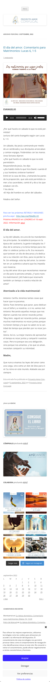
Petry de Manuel (10, 622)
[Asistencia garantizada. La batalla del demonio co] (36, 548)
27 (11, 595)
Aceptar (25, 658)
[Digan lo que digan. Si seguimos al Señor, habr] (36, 525)
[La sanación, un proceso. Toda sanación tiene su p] (13, 503)
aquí (23, 222)
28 (17, 595)
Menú (25, 9)
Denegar (25, 665)
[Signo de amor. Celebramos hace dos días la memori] (13, 525)
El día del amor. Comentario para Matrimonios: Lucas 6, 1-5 (24, 49)
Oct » (41, 599)
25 (41, 592)
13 (11, 589)
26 (4, 595)
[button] (45, 627)
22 (23, 592)
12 (4, 589)
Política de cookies (24, 679)
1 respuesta (8, 57)
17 (35, 589)
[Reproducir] (7, 117)
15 (23, 589)
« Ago (5, 599)
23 (29, 592)
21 (17, 592)
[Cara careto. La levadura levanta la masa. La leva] (36, 503)
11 (41, 585)
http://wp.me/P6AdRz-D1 (27, 216)
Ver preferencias (25, 673)
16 (29, 589)
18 (41, 589)
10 (35, 585)
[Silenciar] (35, 117)
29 (23, 595)
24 (35, 592)
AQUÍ (25, 443)
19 (4, 592)
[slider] (41, 117)
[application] (25, 118)
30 (29, 595)
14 (17, 589)
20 (11, 592)
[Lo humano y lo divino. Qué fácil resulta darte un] (13, 548)
